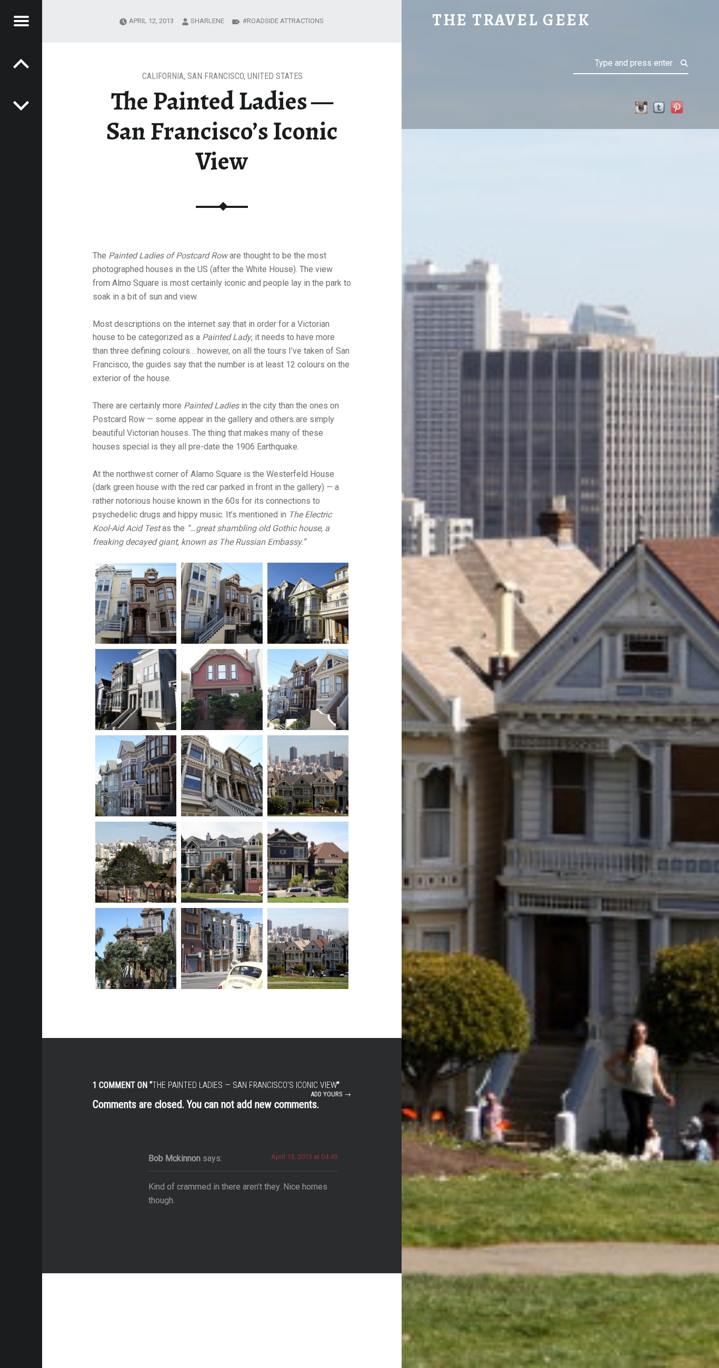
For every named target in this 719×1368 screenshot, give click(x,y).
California (163, 76)
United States (275, 76)
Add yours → (331, 1094)
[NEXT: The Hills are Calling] (21, 63)
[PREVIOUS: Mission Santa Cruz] (21, 105)
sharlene (207, 21)
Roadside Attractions (285, 21)
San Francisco (215, 76)
